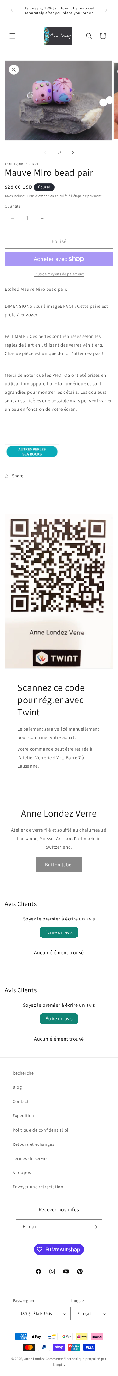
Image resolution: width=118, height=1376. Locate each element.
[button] (13, 36)
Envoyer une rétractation (38, 1187)
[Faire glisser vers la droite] (73, 152)
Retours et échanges (33, 1144)
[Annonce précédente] (12, 10)
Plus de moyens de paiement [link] (59, 274)
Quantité (12, 206)
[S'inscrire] (95, 1226)
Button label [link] (59, 865)
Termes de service (30, 1158)
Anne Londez (34, 1358)
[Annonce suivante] (106, 10)
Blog (17, 1087)
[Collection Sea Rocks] (32, 457)
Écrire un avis (59, 932)
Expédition (23, 1115)
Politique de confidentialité (41, 1130)
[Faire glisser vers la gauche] (45, 152)
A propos (22, 1172)
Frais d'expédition (40, 196)
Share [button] (18, 476)
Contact (21, 1101)
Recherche (23, 1073)
